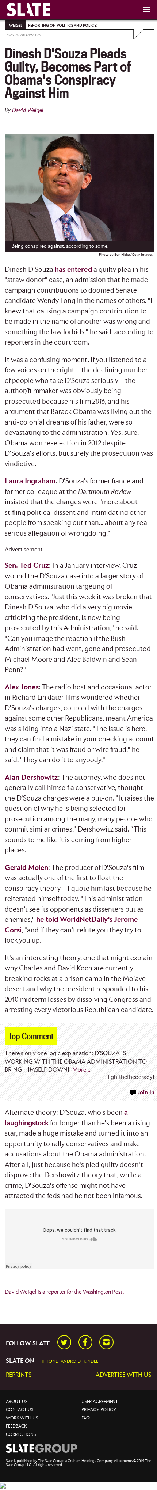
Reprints (18, 1375)
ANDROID (71, 1361)
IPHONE (50, 1361)
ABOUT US (16, 1402)
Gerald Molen (26, 868)
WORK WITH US (22, 1418)
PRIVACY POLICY (98, 1410)
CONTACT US (19, 1410)
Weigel (15, 25)
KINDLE (91, 1361)
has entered (73, 270)
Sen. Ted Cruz (27, 566)
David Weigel (27, 110)
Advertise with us (123, 1375)
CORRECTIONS (21, 1434)
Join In (146, 1093)
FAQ (85, 1418)
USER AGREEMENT (99, 1402)
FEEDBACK (16, 1426)
